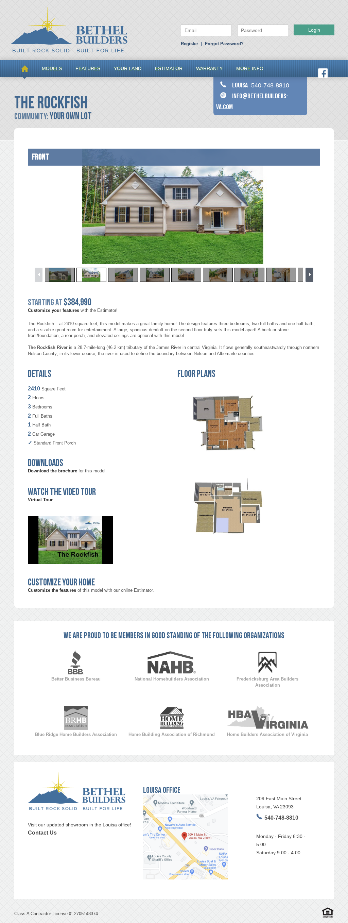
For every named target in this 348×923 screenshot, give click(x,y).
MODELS (52, 68)
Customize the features (52, 590)
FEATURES (87, 68)
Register (189, 43)
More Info (249, 68)
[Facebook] (322, 76)
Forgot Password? (224, 43)
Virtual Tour (40, 499)
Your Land (127, 68)
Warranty (209, 68)
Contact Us (42, 833)
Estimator (168, 68)
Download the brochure (52, 470)
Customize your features (53, 310)
